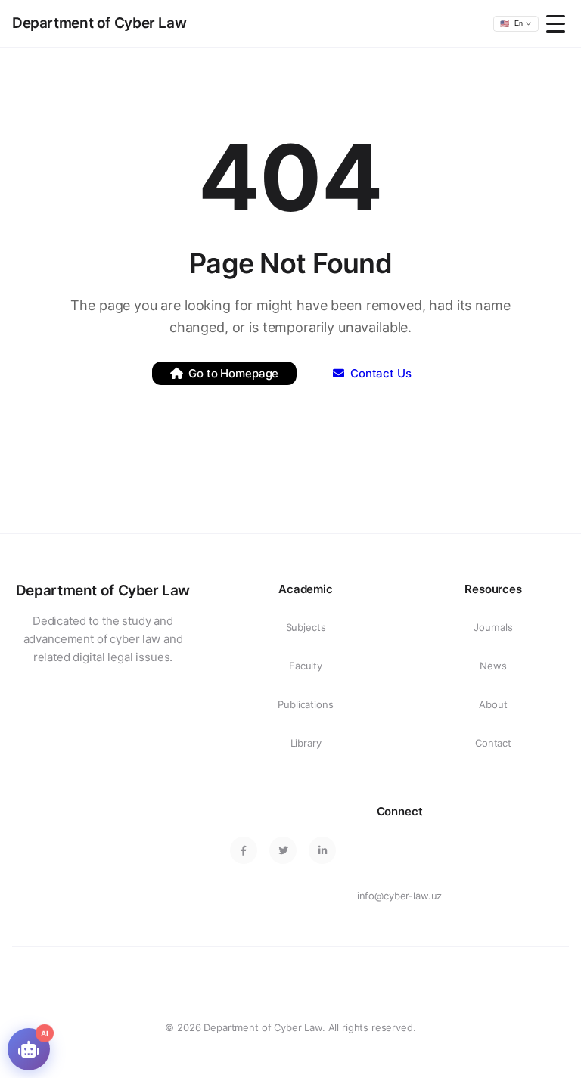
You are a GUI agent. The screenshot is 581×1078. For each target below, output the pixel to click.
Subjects (306, 627)
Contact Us (381, 373)
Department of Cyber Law (99, 23)
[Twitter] (283, 850)
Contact (493, 743)
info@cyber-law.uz (399, 896)
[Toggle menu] (557, 23)
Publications (305, 704)
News (493, 666)
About (493, 704)
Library (306, 743)
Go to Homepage (233, 373)
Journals (493, 627)
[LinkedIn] (322, 850)
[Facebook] (243, 850)
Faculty (305, 666)
